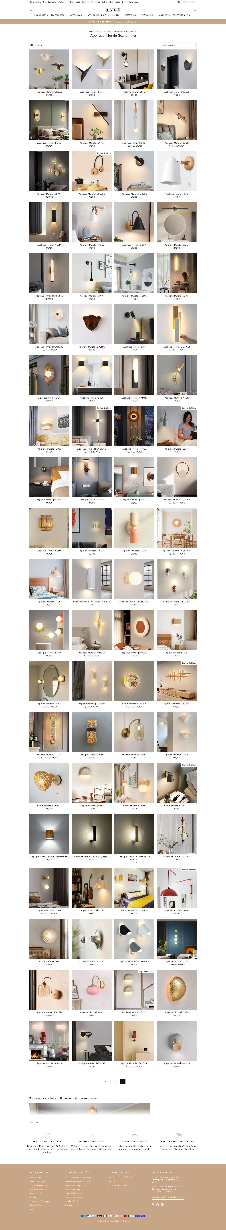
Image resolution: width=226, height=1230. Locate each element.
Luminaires (40, 15)
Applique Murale (103, 31)
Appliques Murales (97, 15)
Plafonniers (57, 15)
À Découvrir (147, 15)
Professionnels (181, 15)
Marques (163, 15)
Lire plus (33, 1122)
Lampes (115, 15)
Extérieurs (130, 15)
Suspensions (75, 15)
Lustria (92, 31)
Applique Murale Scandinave (124, 31)
